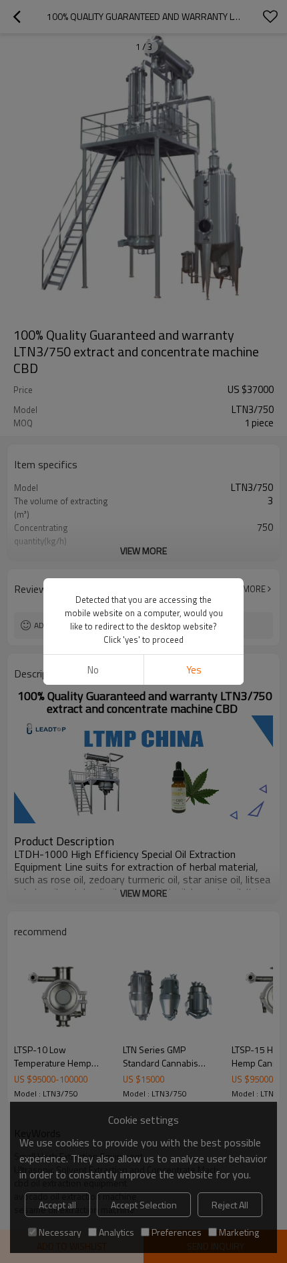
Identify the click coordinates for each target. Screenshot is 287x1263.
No (93, 669)
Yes (194, 669)
